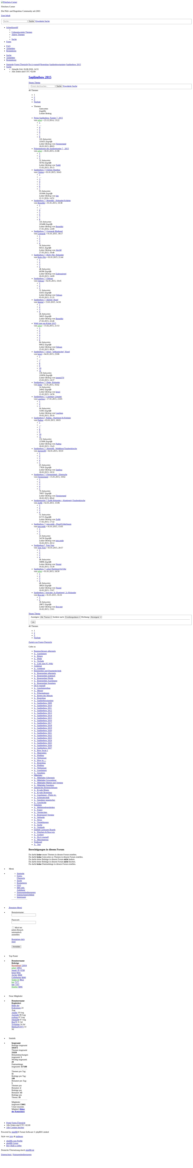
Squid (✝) (16, 970)
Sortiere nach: (59, 617)
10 (40, 368)
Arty (11, 1136)
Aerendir (15, 1015)
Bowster (41, 595)
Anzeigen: (35, 617)
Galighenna (16, 977)
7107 (17, 984)
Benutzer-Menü (15, 908)
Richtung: (85, 617)
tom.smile (42, 526)
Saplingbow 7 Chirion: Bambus (47, 170)
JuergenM (42, 451)
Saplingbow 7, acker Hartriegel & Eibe (50, 569)
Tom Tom (42, 548)
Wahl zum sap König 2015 (45, 323)
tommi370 (60, 378)
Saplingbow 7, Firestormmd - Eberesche (50, 474)
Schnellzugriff (12, 27)
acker (40, 120)
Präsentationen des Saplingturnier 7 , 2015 (51, 148)
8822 (22, 980)
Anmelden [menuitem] (10, 48)
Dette (40, 385)
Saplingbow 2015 (40, 77)
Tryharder (16, 1024)
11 (40, 370)
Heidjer (15, 987)
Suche (8, 55)
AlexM (58, 250)
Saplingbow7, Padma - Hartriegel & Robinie (52, 418)
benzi (40, 354)
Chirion (41, 172)
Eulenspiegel (61, 274)
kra (13, 982)
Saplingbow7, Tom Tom (44, 545)
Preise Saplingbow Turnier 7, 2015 (48, 118)
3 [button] (34, 99)
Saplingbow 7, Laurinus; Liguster (48, 396)
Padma (40, 420)
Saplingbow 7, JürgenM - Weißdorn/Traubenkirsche (55, 448)
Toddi (58, 165)
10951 (19, 968)
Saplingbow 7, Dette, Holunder (47, 382)
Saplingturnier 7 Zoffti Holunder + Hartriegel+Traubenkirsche (59, 500)
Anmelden (10, 58)
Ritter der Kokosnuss (16, 1006)
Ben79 (14, 1022)
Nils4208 (15, 1020)
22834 (24, 965)
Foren (8, 42)
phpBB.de (30, 1150)
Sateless (59, 470)
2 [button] (34, 97)
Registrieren (11, 60)
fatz (57, 196)
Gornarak (41, 233)
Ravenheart (16, 965)
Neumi (58, 564)
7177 (17, 982)
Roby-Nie (42, 257)
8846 (24, 977)
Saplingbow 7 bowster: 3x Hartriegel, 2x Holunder (55, 592)
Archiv (14, 975)
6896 (20, 987)
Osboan (41, 281)
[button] (37, 102)
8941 (19, 973)
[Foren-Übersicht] (9, 2)
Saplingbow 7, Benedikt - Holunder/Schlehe (52, 200)
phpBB (15, 1132)
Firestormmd (61, 144)
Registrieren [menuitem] (11, 51)
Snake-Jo (15, 980)
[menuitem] (22, 32)
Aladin (14, 1012)
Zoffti (40, 503)
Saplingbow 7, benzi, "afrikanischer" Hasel (52, 352)
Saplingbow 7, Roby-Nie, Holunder (49, 255)
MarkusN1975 (18, 1027)
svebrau (15, 1017)
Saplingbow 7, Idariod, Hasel (46, 300)
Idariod (40, 302)
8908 (20, 975)
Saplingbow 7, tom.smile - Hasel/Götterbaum (52, 524)
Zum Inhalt (5, 15)
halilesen (19, 1136)
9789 (22, 970)
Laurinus (41, 399)
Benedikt (41, 203)
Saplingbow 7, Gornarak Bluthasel (48, 231)
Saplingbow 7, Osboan (43, 278)
